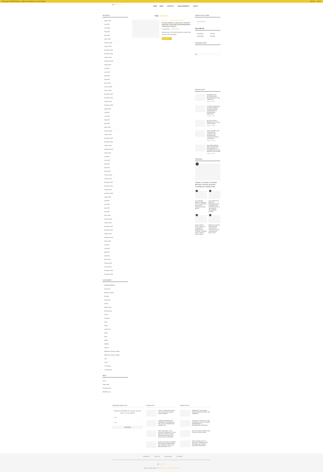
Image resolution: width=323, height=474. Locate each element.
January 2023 (108, 178)
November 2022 (108, 186)
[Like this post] (170, 42)
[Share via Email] (181, 42)
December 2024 (108, 94)
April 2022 (107, 211)
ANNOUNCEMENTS (183, 6)
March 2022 (107, 215)
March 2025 (107, 83)
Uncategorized (108, 369)
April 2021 (107, 255)
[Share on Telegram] (178, 42)
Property (106, 347)
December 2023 (108, 138)
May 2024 (107, 120)
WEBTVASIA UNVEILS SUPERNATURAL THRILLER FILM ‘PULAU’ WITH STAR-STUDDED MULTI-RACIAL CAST (214, 228)
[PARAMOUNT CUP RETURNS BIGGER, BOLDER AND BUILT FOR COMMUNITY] (200, 97)
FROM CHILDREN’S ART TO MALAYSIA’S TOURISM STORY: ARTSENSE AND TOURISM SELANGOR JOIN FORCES (213, 134)
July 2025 (106, 68)
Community (107, 300)
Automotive (107, 289)
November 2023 (108, 142)
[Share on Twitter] (174, 42)
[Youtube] (207, 6)
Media (106, 333)
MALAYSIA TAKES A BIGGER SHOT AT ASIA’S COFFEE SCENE (213, 122)
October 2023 (108, 145)
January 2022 (108, 222)
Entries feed (106, 384)
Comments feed (107, 388)
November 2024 (108, 97)
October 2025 (108, 57)
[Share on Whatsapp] (176, 42)
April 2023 (107, 167)
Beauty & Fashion (109, 292)
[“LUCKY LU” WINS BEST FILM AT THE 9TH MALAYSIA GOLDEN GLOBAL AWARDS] (151, 413)
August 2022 (107, 197)
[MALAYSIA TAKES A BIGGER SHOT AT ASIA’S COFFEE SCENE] (200, 123)
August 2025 (107, 64)
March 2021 (107, 259)
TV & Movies (107, 366)
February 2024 (108, 131)
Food (105, 322)
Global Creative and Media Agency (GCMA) (168, 468)
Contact (319, 1)
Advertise (312, 1)
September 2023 (108, 149)
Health (106, 325)
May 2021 (107, 252)
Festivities (107, 318)
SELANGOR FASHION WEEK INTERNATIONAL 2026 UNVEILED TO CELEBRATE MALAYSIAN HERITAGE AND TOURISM (213, 148)
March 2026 (107, 39)
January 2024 (108, 134)
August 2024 (107, 108)
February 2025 (108, 86)
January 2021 (108, 266)
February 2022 (108, 219)
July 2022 (106, 200)
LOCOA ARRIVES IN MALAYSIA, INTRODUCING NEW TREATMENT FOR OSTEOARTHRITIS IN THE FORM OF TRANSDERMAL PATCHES (214, 206)
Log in (104, 380)
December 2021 (108, 226)
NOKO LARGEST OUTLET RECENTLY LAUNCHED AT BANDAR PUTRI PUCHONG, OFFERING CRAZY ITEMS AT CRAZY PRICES (201, 229)
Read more (166, 38)
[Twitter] (203, 6)
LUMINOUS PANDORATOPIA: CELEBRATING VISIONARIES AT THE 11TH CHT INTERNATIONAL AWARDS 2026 (166, 423)
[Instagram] (205, 6)
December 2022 (108, 182)
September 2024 (108, 105)
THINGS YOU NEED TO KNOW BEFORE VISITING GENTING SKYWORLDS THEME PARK (206, 185)
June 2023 (107, 160)
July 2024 (106, 112)
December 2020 (108, 270)
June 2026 (107, 28)
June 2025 (107, 72)
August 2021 (107, 241)
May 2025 (107, 75)
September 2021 (108, 237)
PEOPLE (106, 344)
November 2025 (108, 53)
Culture (106, 303)
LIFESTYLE (170, 6)
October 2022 (108, 189)
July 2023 (106, 156)
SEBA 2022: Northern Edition (177, 20)
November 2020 (108, 274)
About (195, 6)
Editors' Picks (107, 307)
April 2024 (107, 123)
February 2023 (108, 175)
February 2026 (108, 42)
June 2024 (107, 116)
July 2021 (106, 244)
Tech (105, 358)
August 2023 (107, 153)
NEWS (161, 6)
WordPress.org (107, 391)
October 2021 (108, 233)
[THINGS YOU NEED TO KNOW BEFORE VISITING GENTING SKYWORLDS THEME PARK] (207, 172)
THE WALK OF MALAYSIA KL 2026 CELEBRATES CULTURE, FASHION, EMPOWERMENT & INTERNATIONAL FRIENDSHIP (213, 110)
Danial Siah (166, 29)
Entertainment (108, 311)
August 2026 (107, 20)
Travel (106, 362)
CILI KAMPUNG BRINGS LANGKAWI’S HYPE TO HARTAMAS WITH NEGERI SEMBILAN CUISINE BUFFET (200, 204)
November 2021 (108, 230)
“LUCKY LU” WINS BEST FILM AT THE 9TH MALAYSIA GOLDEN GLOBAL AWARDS (166, 412)
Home (155, 6)
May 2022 (107, 208)
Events (106, 314)
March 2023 (107, 171)
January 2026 (108, 46)
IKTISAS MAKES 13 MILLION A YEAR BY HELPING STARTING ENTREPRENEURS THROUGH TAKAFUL (176, 24)
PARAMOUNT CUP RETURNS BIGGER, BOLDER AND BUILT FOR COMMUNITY (213, 97)
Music (105, 336)
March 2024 (107, 127)
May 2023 (107, 164)
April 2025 (107, 79)
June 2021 (107, 248)
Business (106, 296)
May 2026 (107, 31)
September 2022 (108, 193)
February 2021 (108, 263)
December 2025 (108, 50)
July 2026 (106, 24)
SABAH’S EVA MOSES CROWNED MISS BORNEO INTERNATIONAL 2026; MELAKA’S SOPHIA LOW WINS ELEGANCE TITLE (167, 444)
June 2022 (107, 204)
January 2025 (108, 90)
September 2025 (108, 61)
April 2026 (107, 35)
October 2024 (108, 101)
